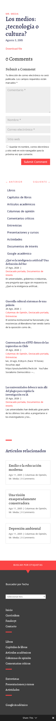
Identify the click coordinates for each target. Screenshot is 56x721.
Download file (14, 48)
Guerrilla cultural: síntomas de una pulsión (26, 303)
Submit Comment (35, 162)
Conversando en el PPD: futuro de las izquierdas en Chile (27, 344)
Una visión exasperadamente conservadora (22, 499)
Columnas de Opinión (16, 312)
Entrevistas (11, 316)
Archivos (10, 592)
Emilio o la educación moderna (25, 467)
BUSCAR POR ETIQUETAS (28, 564)
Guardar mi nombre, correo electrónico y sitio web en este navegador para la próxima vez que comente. (27, 150)
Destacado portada (16, 271)
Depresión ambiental (25, 528)
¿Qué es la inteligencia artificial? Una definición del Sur (27, 262)
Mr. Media (12, 13)
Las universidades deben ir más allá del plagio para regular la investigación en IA (26, 390)
